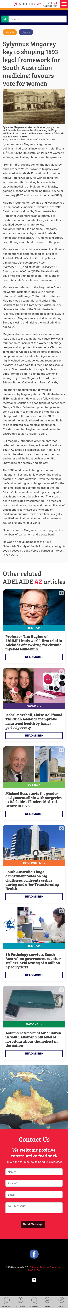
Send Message (33, 1224)
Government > (34, 863)
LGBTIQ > (34, 785)
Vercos (26, 32)
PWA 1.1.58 (34, 1270)
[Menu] (64, 4)
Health (10, 32)
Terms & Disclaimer (50, 1267)
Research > (34, 628)
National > (34, 1024)
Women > (34, 706)
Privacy (34, 1267)
